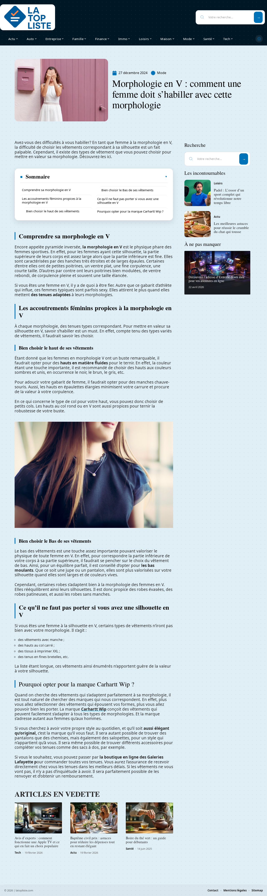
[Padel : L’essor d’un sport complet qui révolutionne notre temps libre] (197, 193)
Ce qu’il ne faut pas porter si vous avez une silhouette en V (128, 201)
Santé (130, 849)
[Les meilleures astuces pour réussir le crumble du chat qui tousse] (197, 224)
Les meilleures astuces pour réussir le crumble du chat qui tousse (231, 227)
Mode (161, 72)
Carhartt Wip (93, 709)
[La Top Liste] (28, 17)
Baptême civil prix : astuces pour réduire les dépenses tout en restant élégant (92, 842)
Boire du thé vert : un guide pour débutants (146, 840)
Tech (18, 852)
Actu (73, 852)
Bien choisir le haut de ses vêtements (52, 211)
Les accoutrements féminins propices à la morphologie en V (51, 200)
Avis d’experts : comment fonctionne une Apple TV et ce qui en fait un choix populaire (37, 842)
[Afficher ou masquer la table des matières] (109, 176)
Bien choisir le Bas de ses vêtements (127, 190)
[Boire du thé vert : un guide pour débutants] (149, 818)
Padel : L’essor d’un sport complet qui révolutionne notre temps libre (229, 196)
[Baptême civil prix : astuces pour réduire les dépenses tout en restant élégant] (94, 818)
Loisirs (218, 183)
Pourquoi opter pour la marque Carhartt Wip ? (130, 211)
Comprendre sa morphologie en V (46, 190)
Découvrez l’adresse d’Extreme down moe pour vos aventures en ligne (216, 279)
